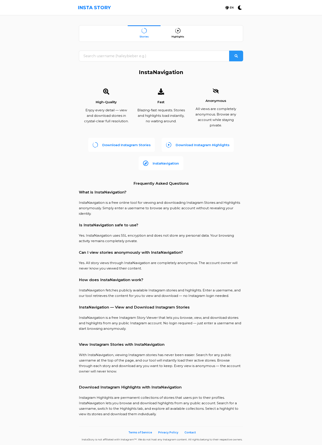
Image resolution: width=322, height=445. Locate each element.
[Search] (236, 56)
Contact (190, 432)
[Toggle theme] (239, 7)
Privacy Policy (168, 432)
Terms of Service (140, 432)
